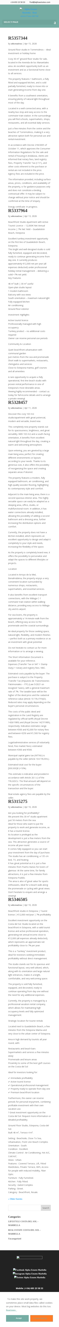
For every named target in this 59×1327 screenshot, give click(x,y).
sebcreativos (16, 44)
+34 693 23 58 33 (17, 2)
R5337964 (17, 210)
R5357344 (17, 37)
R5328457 (17, 402)
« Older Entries (15, 1199)
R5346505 (17, 899)
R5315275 (17, 801)
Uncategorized (14, 1239)
